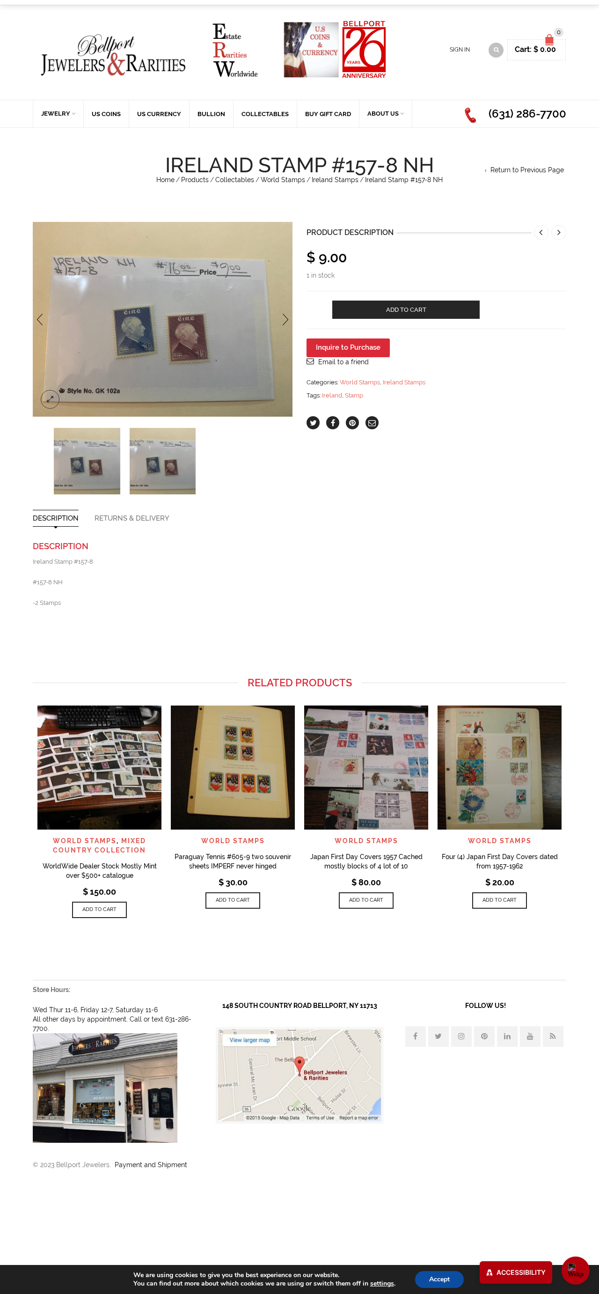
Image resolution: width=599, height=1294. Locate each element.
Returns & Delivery (132, 518)
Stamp (354, 395)
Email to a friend (343, 362)
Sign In (460, 49)
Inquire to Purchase (348, 347)
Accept (439, 1279)
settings (382, 1283)
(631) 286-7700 (527, 113)
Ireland (332, 395)
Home (165, 180)
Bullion (211, 114)
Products (195, 180)
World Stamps (283, 180)
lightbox (50, 399)
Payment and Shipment (151, 1165)
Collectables (265, 114)
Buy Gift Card (328, 114)
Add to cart (406, 309)
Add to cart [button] (99, 909)
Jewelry (55, 113)
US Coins (106, 114)
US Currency (159, 114)
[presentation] (40, 319)
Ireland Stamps (335, 180)
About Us (383, 113)
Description (56, 518)
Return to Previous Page (527, 170)
